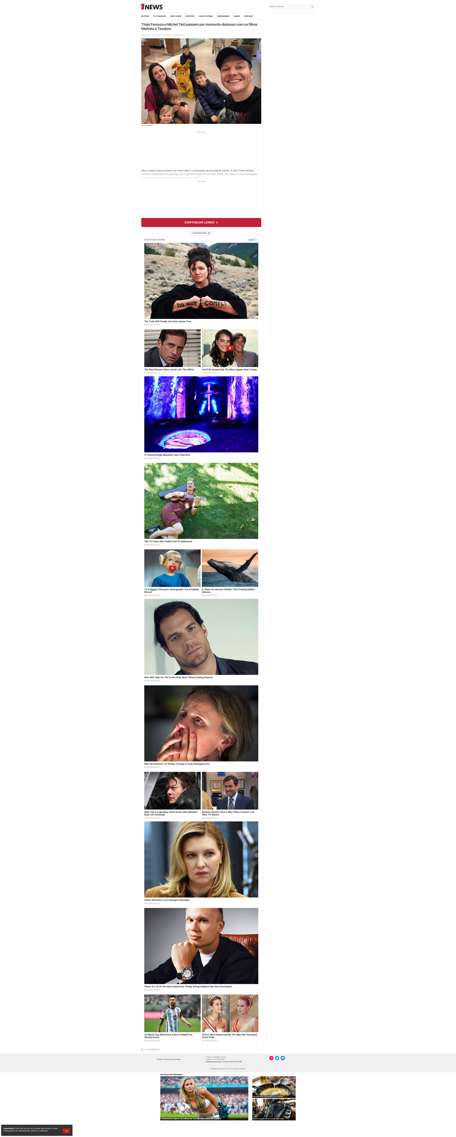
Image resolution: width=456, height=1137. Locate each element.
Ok (66, 1131)
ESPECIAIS (248, 16)
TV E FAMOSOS (159, 16)
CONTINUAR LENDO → (201, 222)
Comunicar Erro (199, 233)
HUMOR (237, 16)
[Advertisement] (201, 150)
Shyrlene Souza (179, 35)
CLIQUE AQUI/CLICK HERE (232, 1062)
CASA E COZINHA (206, 16)
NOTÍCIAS (145, 16)
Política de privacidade (172, 1059)
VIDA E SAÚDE (175, 16)
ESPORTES (190, 16)
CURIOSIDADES (223, 16)
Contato (160, 1059)
